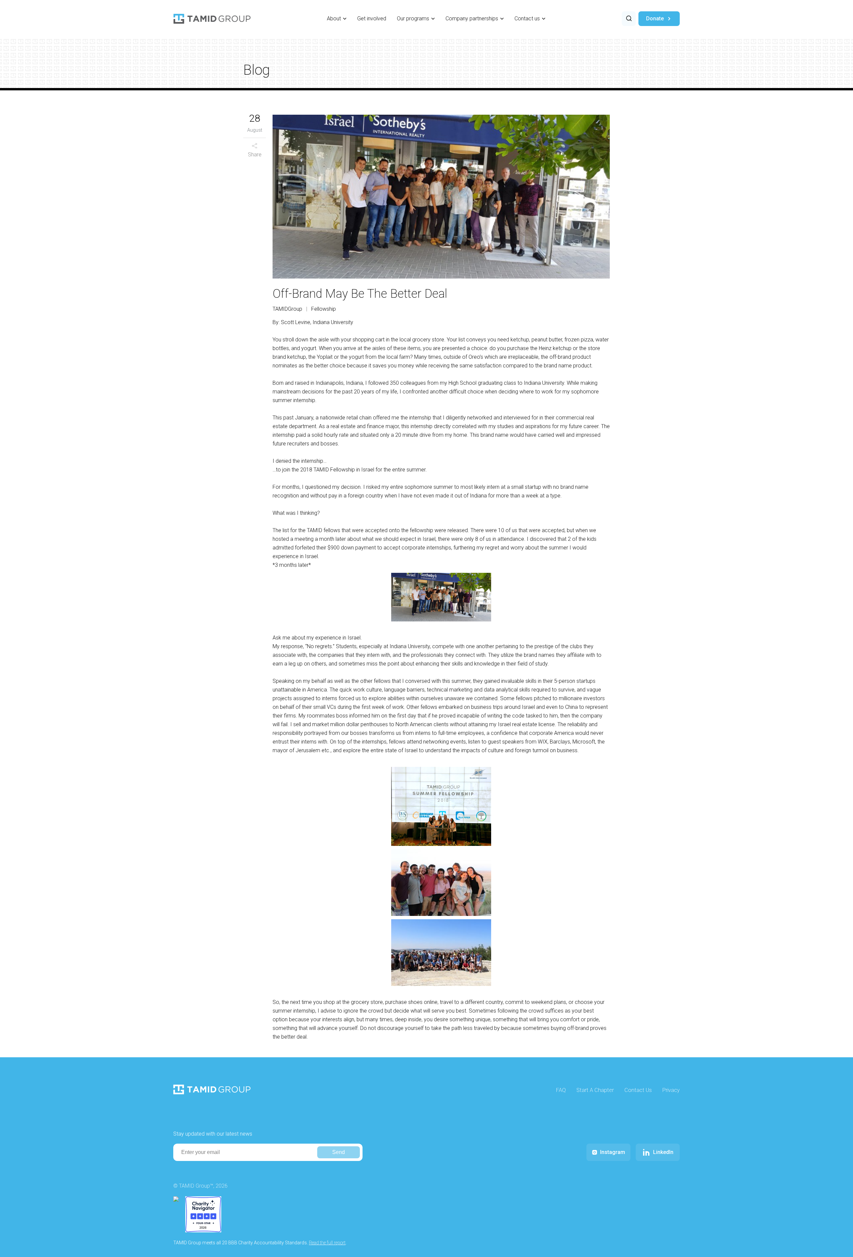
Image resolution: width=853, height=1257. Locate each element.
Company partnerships (471, 18)
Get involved (371, 18)
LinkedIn (663, 1152)
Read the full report (327, 1242)
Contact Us (638, 1090)
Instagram (612, 1152)
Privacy (671, 1090)
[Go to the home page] (212, 18)
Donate (655, 18)
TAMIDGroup (287, 309)
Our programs (413, 18)
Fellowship (323, 309)
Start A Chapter (595, 1090)
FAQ (561, 1090)
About (334, 18)
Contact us (527, 18)
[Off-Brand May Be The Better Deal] (441, 197)
